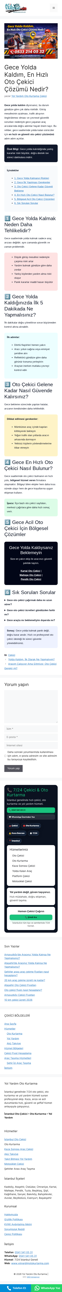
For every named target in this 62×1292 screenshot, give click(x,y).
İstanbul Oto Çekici (15, 1139)
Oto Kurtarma (14, 1033)
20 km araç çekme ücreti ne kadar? (24, 980)
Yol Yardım (13, 1038)
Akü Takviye (14, 1043)
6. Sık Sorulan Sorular (26, 203)
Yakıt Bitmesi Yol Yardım (18, 1159)
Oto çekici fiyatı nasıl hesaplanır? (23, 990)
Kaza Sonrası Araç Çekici (18, 1149)
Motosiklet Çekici (14, 1163)
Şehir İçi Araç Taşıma (19, 1063)
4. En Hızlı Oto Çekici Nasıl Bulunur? (34, 195)
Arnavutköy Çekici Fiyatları (19, 995)
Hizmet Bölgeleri (13, 1048)
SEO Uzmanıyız (33, 1277)
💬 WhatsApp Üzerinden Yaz (22, 817)
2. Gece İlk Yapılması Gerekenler (32, 182)
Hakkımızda (11, 1214)
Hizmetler (9, 1028)
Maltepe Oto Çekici (30, 575)
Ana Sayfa (10, 1023)
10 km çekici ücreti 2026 (18, 999)
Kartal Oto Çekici (30, 571)
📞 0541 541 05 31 (17, 810)
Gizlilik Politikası (13, 1219)
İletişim (8, 1068)
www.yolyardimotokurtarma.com (30, 1263)
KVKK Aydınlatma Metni (18, 1224)
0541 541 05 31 (24, 1252)
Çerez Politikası (13, 1234)
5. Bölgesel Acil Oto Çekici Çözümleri (34, 199)
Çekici (11, 655)
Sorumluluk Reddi (14, 1229)
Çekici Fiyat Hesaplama (17, 1053)
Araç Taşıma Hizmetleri (17, 1058)
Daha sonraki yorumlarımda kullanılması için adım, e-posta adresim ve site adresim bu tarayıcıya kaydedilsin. (32, 756)
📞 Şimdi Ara (31, 917)
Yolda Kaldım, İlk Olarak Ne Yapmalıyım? (31, 659)
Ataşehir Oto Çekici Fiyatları (20, 985)
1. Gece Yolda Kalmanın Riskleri (31, 178)
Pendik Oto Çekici (31, 579)
